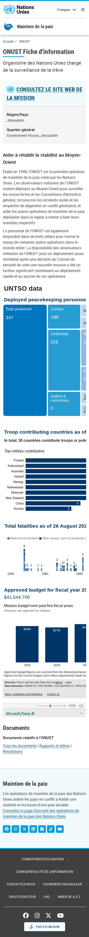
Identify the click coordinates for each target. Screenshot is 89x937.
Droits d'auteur (22, 896)
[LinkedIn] (33, 829)
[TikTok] (51, 829)
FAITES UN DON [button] (47, 926)
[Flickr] (42, 829)
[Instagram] (15, 829)
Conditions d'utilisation (43, 859)
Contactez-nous (21, 884)
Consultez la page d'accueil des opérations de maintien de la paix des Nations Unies (41, 813)
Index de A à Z (69, 896)
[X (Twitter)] (24, 829)
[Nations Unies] (19, 9)
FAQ (47, 896)
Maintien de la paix (35, 26)
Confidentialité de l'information (44, 871)
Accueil (8, 41)
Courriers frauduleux (62, 884)
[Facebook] (6, 829)
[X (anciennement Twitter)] (48, 915)
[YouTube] (60, 829)
